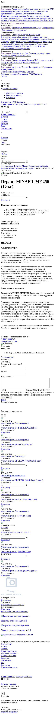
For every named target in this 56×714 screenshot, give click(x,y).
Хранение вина (46, 21)
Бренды (30, 72)
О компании (6, 72)
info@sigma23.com (9, 341)
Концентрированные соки (12, 23)
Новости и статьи (9, 651)
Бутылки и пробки (20, 53)
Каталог (4, 117)
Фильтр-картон (35, 67)
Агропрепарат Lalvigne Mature (14, 166)
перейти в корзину (9, 712)
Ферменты (20, 55)
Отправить (6, 397)
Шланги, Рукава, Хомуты (33, 46)
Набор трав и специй (43, 60)
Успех (3, 400)
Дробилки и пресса (38, 37)
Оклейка (25, 18)
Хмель (28, 55)
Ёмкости (5, 39)
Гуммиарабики (7, 14)
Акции (16, 72)
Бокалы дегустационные (12, 11)
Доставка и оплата (9, 74)
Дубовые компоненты (32, 14)
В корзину (5, 468)
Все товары (6, 9)
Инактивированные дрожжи (13, 16)
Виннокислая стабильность (35, 11)
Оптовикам (23, 74)
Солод (12, 55)
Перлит (24, 67)
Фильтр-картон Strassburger (13, 456)
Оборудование (20, 30)
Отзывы (22, 72)
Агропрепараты (19, 9)
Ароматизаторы (19, 60)
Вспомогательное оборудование (15, 37)
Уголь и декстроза (31, 62)
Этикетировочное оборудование (15, 48)
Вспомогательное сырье (39, 53)
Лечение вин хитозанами (38, 16)
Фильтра (17, 46)
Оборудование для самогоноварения (26, 42)
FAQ (31, 74)
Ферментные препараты (28, 21)
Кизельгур (16, 67)
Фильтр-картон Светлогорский (15, 423)
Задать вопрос (7, 357)
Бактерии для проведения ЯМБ (40, 9)
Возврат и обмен (13, 95)
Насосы (12, 39)
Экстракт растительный (11, 62)
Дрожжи (18, 14)
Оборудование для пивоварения (26, 35)
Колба (45, 166)
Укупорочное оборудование (23, 44)
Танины (13, 21)
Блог (3, 126)
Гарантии (10, 97)
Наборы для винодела (10, 18)
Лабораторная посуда (31, 28)
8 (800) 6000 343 (8, 69)
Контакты (37, 74)
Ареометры (17, 28)
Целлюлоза (47, 67)
